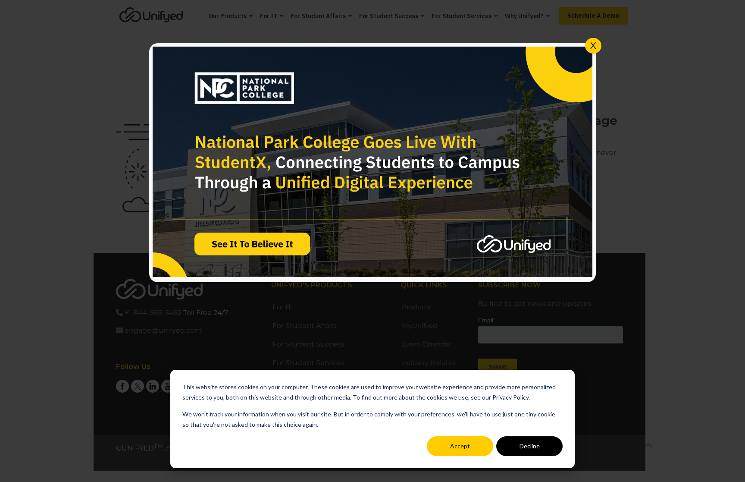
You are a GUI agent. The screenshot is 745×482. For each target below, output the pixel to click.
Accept (460, 446)
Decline (530, 446)
